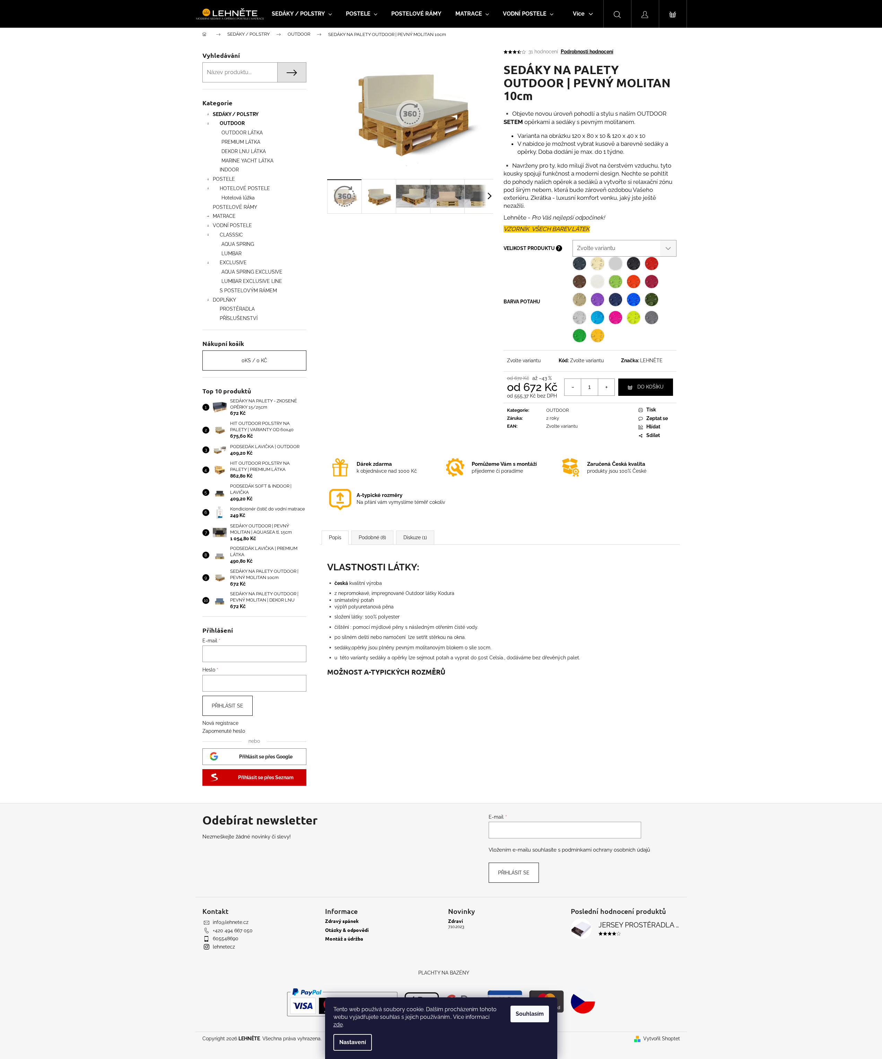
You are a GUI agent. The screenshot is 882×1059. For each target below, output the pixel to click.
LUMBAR (231, 253)
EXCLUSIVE (233, 262)
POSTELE (224, 179)
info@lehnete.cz (230, 922)
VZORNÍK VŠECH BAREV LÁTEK (547, 228)
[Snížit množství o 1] (573, 387)
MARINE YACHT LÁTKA (247, 160)
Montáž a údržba (344, 938)
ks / (254, 360)
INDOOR (229, 169)
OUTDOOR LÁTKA (242, 132)
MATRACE (224, 216)
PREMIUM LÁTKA (240, 142)
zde (338, 1024)
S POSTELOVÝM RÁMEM (248, 290)
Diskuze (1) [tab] (415, 537)
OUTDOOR (232, 123)
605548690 (225, 938)
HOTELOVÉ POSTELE (245, 188)
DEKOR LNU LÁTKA (243, 151)
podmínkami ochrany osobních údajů (606, 850)
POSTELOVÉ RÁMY (235, 207)
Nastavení (352, 1042)
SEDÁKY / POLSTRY (236, 114)
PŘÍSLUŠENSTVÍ (238, 318)
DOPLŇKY (224, 300)
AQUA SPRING (237, 244)
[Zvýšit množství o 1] (606, 387)
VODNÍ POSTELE (232, 225)
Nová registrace (220, 723)
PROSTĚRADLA (237, 309)
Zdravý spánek (342, 921)
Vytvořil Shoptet (661, 1038)
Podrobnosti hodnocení (587, 51)
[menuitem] (302, 14)
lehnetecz (224, 947)
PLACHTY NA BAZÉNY (443, 973)
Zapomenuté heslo (223, 731)
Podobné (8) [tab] (372, 537)
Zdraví (455, 921)
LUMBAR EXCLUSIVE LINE (251, 281)
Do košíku (650, 387)
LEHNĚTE (651, 360)
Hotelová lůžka (238, 198)
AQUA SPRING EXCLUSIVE (251, 272)
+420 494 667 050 (233, 930)
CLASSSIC (231, 235)
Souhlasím (530, 1014)
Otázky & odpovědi (347, 930)
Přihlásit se (227, 706)
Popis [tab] (335, 537)
